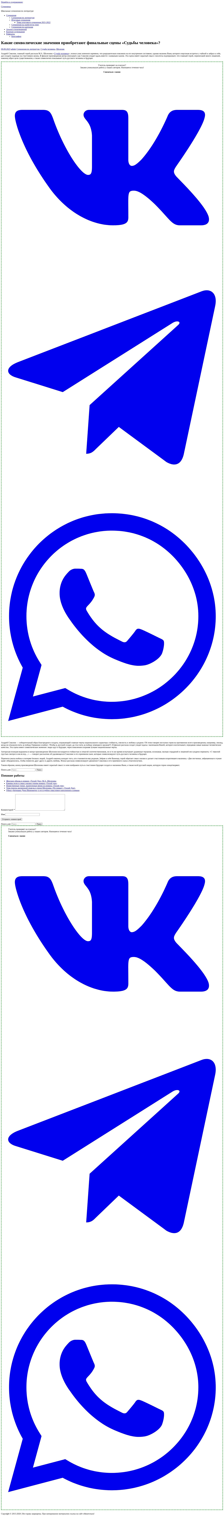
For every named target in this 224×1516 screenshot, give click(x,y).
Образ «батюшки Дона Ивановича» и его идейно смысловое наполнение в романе (42, 790)
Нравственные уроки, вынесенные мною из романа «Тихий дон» (35, 786)
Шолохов (60, 49)
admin (13, 49)
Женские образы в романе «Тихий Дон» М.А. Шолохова (31, 781)
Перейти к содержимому (12, 2)
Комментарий (8, 810)
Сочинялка (6, 6)
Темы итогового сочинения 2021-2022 (33, 22)
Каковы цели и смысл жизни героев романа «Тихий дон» (31, 783)
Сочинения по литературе (22, 18)
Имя (3, 814)
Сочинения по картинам (22, 27)
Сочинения (11, 15)
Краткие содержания (15, 32)
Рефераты (10, 34)
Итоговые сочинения (20, 20)
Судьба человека (48, 49)
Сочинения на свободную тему (25, 25)
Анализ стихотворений (16, 29)
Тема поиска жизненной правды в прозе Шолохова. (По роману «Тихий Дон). (40, 788)
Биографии (16, 36)
